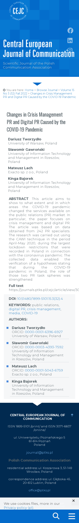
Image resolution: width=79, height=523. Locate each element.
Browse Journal (47, 90)
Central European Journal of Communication (18, 11)
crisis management (44, 309)
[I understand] (75, 501)
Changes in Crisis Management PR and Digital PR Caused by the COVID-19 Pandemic (39, 95)
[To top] (72, 415)
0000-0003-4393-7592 (44, 347)
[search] (56, 515)
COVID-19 (30, 313)
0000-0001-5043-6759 (44, 370)
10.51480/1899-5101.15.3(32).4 (40, 299)
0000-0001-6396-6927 (44, 332)
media (14, 313)
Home (29, 90)
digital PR (17, 309)
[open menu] (72, 516)
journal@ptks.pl (39, 452)
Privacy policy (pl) (18, 508)
